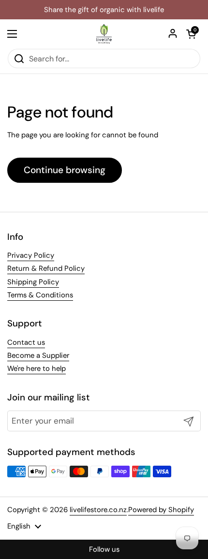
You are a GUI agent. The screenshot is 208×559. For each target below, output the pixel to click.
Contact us (26, 342)
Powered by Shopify (161, 510)
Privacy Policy (30, 255)
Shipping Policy (33, 282)
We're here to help (36, 368)
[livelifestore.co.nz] (104, 34)
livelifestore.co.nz (98, 510)
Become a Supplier (38, 355)
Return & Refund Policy (46, 268)
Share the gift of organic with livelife (104, 10)
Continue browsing (64, 170)
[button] (191, 34)
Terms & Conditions (40, 295)
